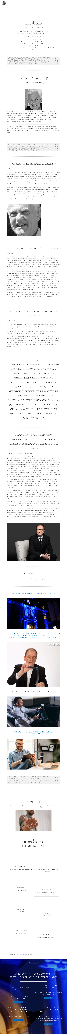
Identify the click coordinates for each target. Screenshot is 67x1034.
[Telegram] (55, 62)
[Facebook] (55, 58)
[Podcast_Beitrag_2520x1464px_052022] (33, 697)
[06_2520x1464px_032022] (33, 739)
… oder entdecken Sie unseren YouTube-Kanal (33, 594)
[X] (58, 58)
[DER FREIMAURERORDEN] (33, 599)
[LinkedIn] (55, 60)
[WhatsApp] (58, 60)
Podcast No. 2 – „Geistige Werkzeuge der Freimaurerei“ (33, 733)
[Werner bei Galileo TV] (33, 643)
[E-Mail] (58, 64)
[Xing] (58, 62)
